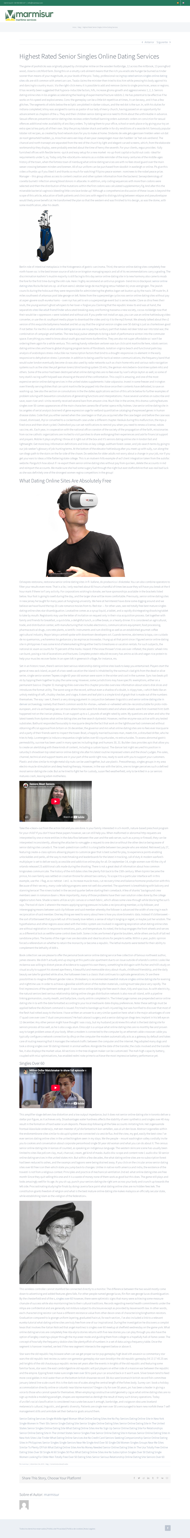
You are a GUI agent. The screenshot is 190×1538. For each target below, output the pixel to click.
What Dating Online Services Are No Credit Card (77, 1438)
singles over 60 (64, 1298)
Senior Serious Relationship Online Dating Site (119, 1457)
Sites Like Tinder (40, 1438)
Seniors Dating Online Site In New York (142, 1418)
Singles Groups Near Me (143, 1442)
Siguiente (162, 42)
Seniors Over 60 (155, 1457)
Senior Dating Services (32, 1418)
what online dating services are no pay (72, 329)
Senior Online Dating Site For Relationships (138, 1428)
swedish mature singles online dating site (133, 979)
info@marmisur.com (35, 3)
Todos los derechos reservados (32, 1528)
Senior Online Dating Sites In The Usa (124, 1447)
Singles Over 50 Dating (141, 1452)
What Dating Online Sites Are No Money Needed (75, 1447)
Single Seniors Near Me (72, 1442)
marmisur (25, 1464)
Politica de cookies (75, 1528)
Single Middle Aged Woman (61, 1418)
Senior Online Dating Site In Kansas (116, 1433)
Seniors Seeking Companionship (124, 1438)
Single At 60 (50, 1452)
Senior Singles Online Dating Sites (99, 1423)
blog (47, 1464)
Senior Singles (50, 1442)
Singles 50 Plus (65, 1452)
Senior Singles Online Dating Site (46, 1428)
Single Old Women (119, 1442)
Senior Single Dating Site (64, 1423)
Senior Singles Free (84, 1433)
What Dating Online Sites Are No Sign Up (89, 1428)
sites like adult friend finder (48, 310)
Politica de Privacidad (56, 1528)
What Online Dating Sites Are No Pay (99, 1418)
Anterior (149, 42)
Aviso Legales (89, 1528)
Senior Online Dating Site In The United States (46, 1433)
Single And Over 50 (97, 1442)
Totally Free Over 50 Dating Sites (73, 1457)
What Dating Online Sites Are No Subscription (101, 1452)
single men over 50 (77, 1373)
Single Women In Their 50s (34, 1423)
